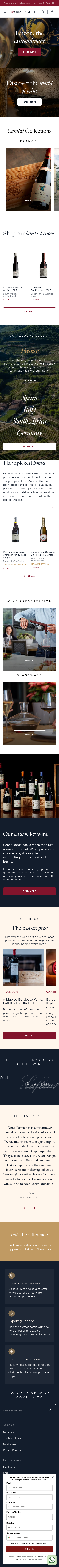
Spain (29, 397)
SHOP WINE (29, 52)
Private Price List (13, 1450)
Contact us (9, 1467)
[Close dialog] (53, 1477)
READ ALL (30, 1035)
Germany (29, 433)
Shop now (29, 380)
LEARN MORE (29, 101)
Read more (29, 891)
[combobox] (28, 1517)
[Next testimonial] (35, 1208)
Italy (29, 409)
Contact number (13, 1533)
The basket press (13, 1438)
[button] (5, 12)
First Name (11, 1493)
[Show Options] (50, 1517)
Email (8, 1483)
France (30, 351)
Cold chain (9, 1444)
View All (29, 200)
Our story (8, 1432)
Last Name (11, 1502)
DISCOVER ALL (29, 446)
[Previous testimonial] (24, 1208)
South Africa (29, 421)
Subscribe (29, 1549)
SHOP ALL (29, 311)
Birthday (10, 1523)
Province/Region (13, 1512)
